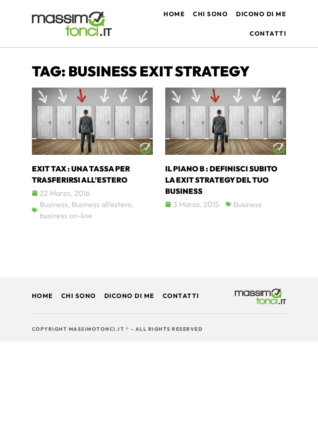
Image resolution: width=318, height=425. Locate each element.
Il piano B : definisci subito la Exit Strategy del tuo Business (221, 180)
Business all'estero (102, 204)
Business (54, 204)
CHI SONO (78, 296)
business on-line (66, 215)
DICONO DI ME (129, 296)
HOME (42, 296)
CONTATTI (181, 296)
